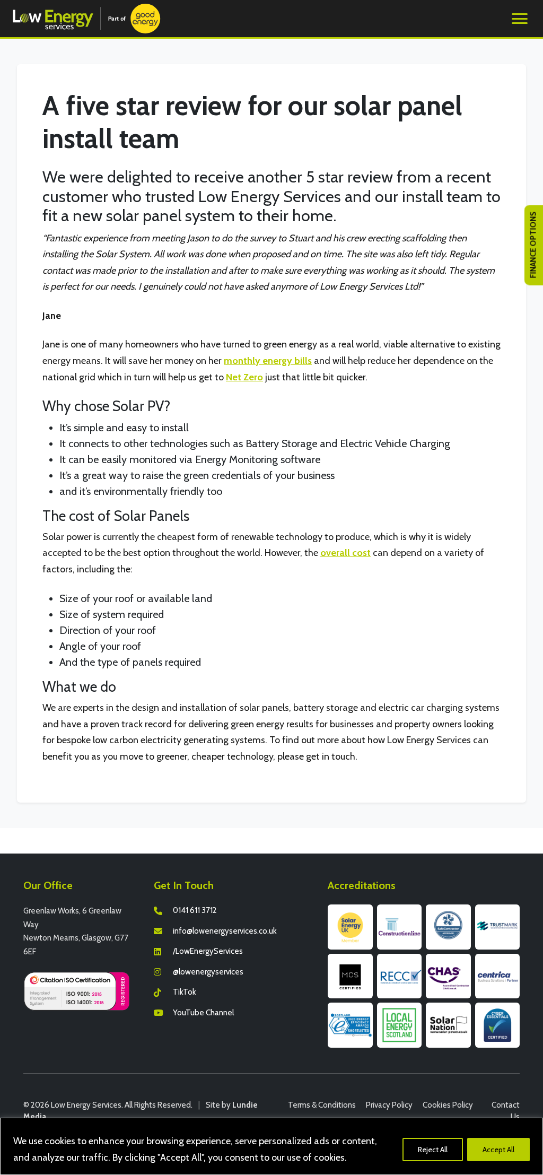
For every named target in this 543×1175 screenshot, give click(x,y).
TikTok (184, 992)
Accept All (498, 1149)
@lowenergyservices (208, 972)
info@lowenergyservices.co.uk (225, 931)
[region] (271, 1146)
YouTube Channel (203, 1012)
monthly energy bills (268, 361)
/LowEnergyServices (208, 951)
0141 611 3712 (195, 910)
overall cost (345, 553)
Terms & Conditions (322, 1105)
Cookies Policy (448, 1105)
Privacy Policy (389, 1105)
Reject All (433, 1149)
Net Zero (244, 377)
